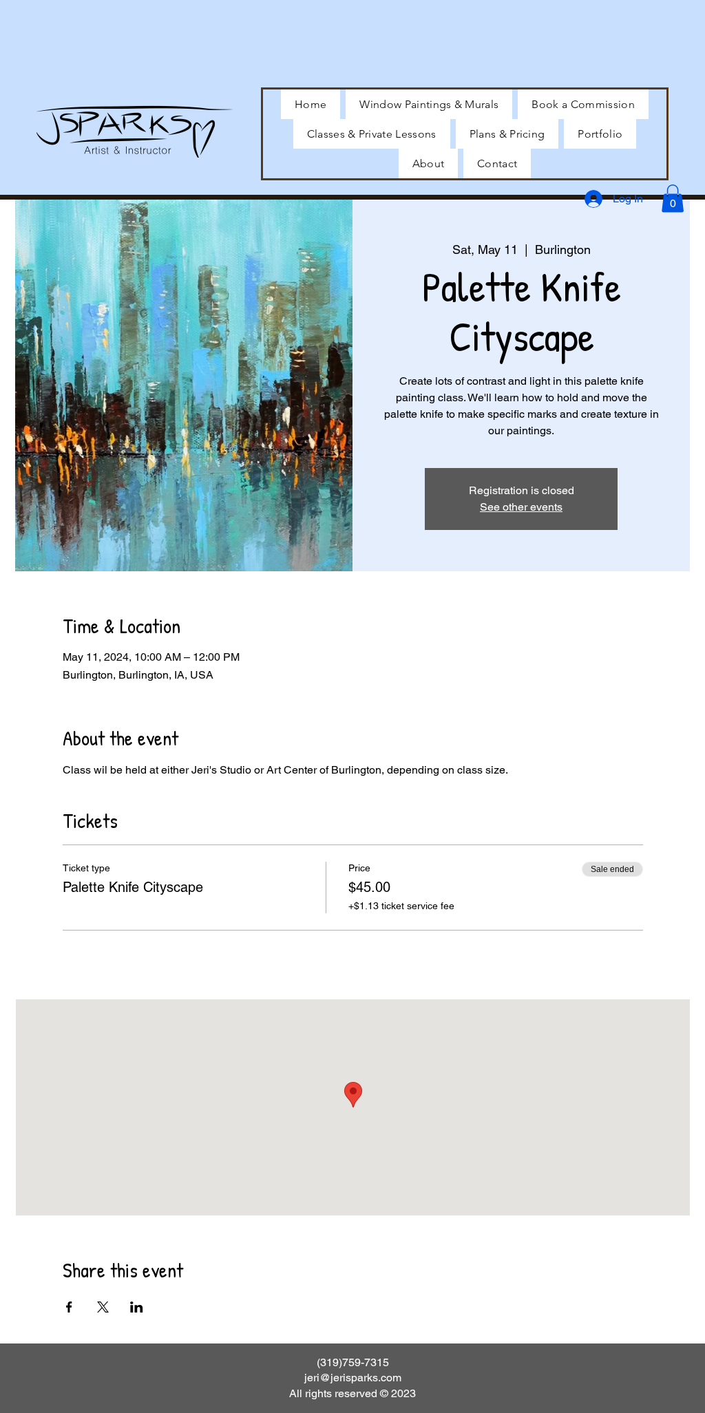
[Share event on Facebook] (69, 1307)
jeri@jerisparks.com (352, 1377)
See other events (521, 506)
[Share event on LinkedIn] (136, 1307)
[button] (600, 134)
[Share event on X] (102, 1307)
